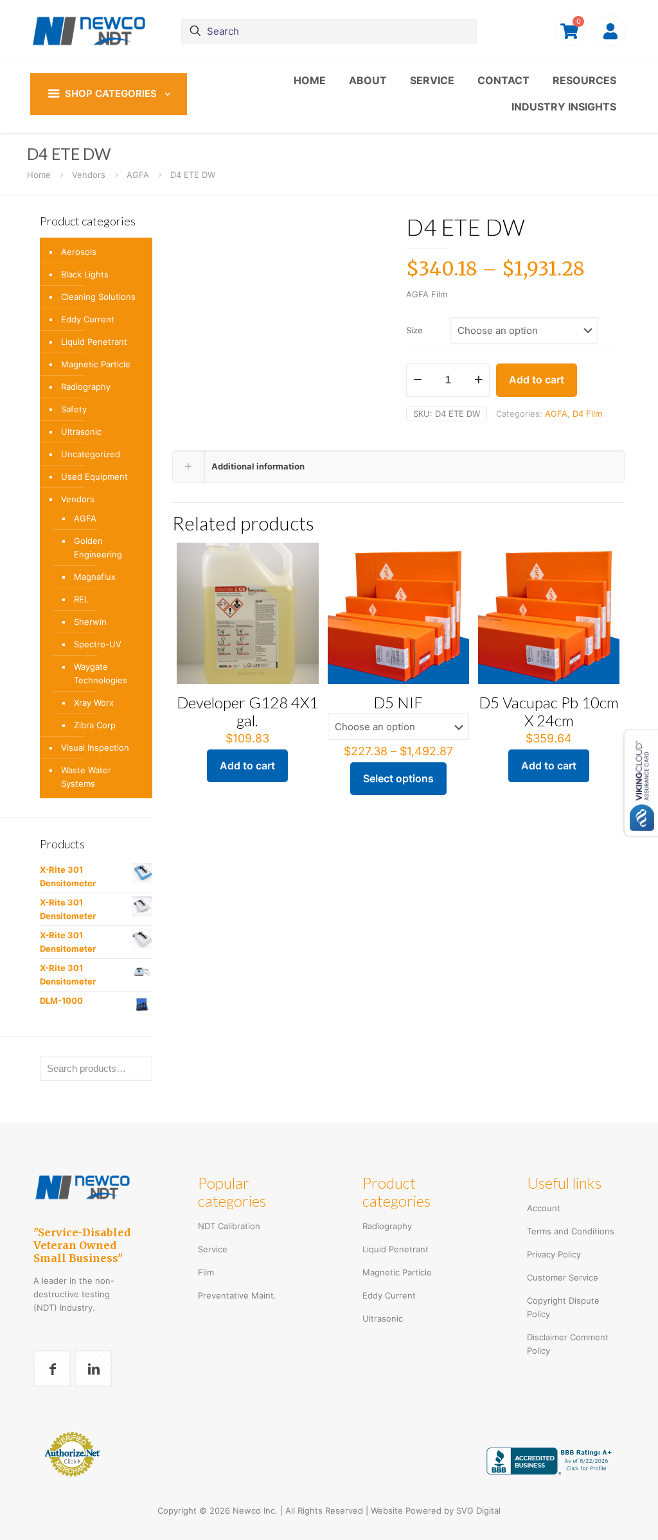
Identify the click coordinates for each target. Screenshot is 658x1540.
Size (414, 330)
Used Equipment (94, 476)
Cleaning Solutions (98, 297)
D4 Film (587, 413)
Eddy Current (87, 319)
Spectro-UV (97, 644)
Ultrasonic (81, 431)
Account (543, 1208)
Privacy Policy (554, 1254)
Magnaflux (95, 577)
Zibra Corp (95, 725)
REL (81, 599)
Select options (398, 778)
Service (212, 1249)
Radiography (86, 386)
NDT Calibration (229, 1226)
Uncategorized (90, 454)
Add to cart (536, 379)
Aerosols (78, 252)
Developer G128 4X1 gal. (247, 711)
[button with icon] (52, 1368)
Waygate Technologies (100, 673)
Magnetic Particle (95, 364)
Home (39, 175)
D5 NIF (398, 702)
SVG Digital (478, 1510)
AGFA (138, 175)
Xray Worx (94, 702)
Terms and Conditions (570, 1231)
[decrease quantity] (417, 379)
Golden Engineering (98, 547)
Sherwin (90, 622)
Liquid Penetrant (94, 342)
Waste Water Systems (86, 777)
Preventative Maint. (237, 1295)
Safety (74, 409)
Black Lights (85, 274)
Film (206, 1272)
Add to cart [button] (247, 765)
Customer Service (562, 1277)
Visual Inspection (95, 747)
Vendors (88, 175)
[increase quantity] (478, 379)
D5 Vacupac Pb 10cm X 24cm (549, 711)
